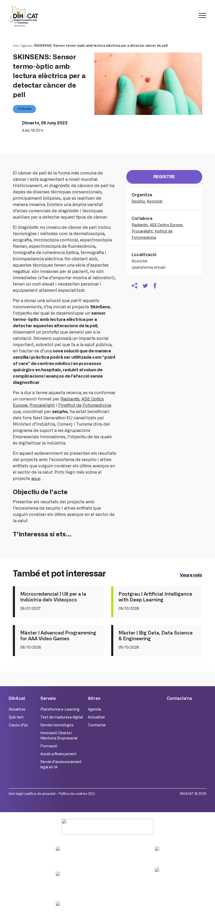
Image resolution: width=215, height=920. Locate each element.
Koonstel (154, 201)
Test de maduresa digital (61, 717)
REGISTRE (164, 177)
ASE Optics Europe (166, 225)
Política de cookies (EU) (77, 793)
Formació (48, 746)
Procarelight (42, 405)
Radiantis (70, 399)
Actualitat (96, 717)
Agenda (26, 45)
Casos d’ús (18, 725)
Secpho (138, 201)
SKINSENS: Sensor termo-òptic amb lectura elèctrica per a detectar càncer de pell (101, 45)
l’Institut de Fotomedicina (84, 405)
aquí (35, 479)
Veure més (191, 575)
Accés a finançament (58, 754)
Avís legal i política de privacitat (32, 793)
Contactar (97, 725)
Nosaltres (17, 709)
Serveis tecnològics (57, 725)
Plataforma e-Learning (59, 709)
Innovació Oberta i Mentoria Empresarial (58, 735)
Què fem (16, 717)
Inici (16, 45)
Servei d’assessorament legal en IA (61, 764)
